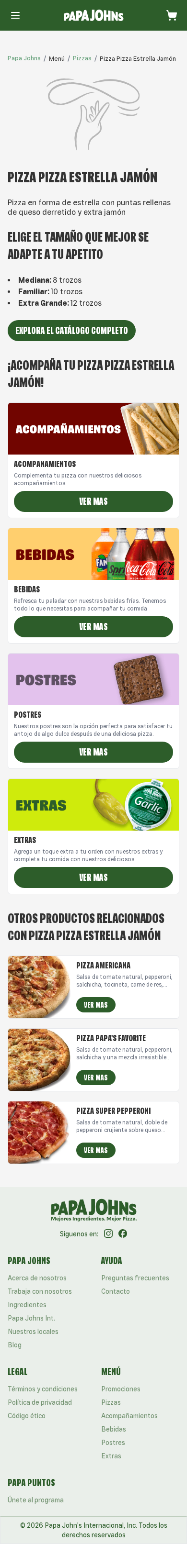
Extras (111, 1456)
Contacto (115, 1291)
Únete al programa (36, 1500)
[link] (57, 58)
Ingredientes (27, 1305)
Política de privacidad (40, 1402)
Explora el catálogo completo (71, 330)
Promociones (120, 1389)
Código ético (27, 1416)
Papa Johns (24, 58)
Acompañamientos (129, 1416)
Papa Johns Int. (31, 1318)
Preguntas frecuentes (135, 1278)
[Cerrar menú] (15, 15)
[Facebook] (122, 1234)
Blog (15, 1345)
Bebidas (113, 1429)
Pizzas (82, 58)
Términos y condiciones (43, 1389)
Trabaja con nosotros (40, 1291)
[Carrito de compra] (171, 15)
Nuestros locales (33, 1331)
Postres (113, 1442)
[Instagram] (108, 1234)
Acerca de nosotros (37, 1278)
